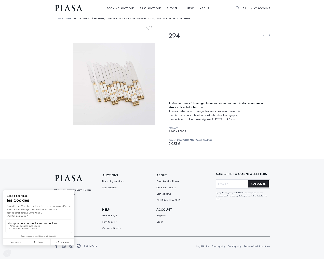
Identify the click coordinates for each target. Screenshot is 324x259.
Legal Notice (202, 246)
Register (161, 215)
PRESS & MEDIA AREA (168, 200)
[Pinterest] (78, 245)
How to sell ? (109, 221)
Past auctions (150, 8)
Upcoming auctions (119, 8)
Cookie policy (234, 246)
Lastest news (163, 193)
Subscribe (258, 183)
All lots (66, 18)
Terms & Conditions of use (257, 246)
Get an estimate (111, 228)
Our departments (166, 187)
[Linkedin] (63, 245)
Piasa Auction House (167, 181)
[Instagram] (71, 245)
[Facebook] (56, 245)
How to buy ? (109, 215)
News (191, 8)
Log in (159, 221)
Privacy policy (218, 246)
